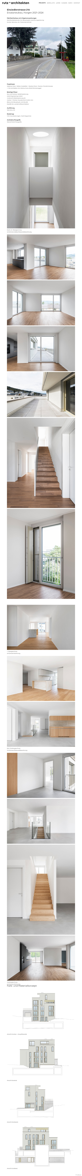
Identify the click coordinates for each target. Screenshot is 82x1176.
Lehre (58, 3)
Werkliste (51, 3)
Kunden (64, 3)
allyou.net (79, 1174)
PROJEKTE (42, 3)
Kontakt (77, 3)
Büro (70, 3)
